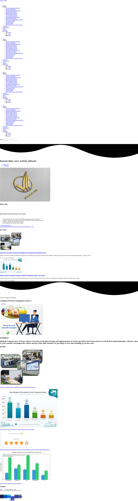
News (4, 28)
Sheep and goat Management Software (14, 19)
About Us (5, 26)
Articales (5, 30)
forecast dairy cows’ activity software (14, 25)
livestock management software (13, 8)
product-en (6, 165)
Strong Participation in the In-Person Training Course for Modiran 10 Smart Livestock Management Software (25, 449)
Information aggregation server (13, 17)
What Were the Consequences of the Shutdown (10, 483)
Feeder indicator (9, 23)
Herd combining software (11, 14)
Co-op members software (11, 15)
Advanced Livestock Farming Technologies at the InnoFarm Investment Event (23, 252)
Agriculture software (10, 21)
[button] (69, 138)
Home (4, 5)
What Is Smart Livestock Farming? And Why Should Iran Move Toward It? (22, 275)
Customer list (6, 27)
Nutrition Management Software (13, 10)
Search (1, 139)
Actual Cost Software (11, 9)
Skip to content (3, 0)
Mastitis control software (11, 13)
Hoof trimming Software (11, 12)
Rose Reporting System (11, 18)
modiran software (10, 22)
